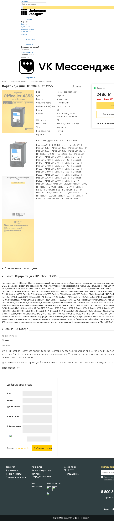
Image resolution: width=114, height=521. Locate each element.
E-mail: (10, 400)
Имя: (9, 393)
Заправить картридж (16, 477)
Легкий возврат (28, 29)
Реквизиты (37, 467)
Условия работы (14, 474)
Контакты (30, 45)
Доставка (25, 27)
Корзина (30, 78)
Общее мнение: (14, 426)
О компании (26, 32)
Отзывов (76, 86)
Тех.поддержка (71, 474)
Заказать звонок (27, 55)
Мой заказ (30, 39)
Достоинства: (14, 406)
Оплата (24, 24)
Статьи (24, 34)
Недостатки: (13, 416)
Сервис (29, 20)
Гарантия (10, 467)
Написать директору (41, 470)
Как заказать (12, 470)
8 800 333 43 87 (27, 52)
